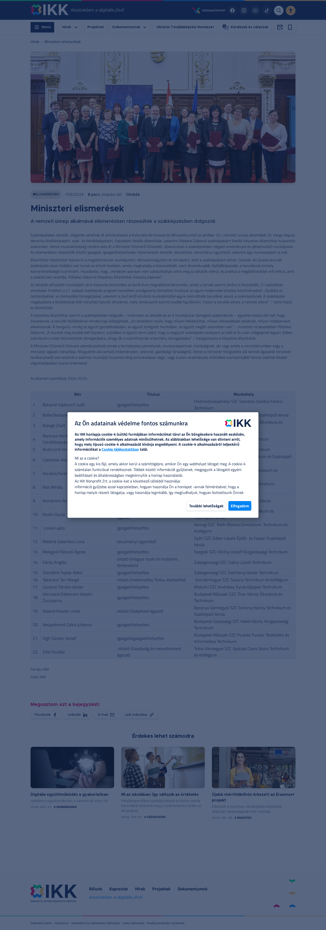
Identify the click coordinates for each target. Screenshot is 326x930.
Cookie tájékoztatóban (120, 449)
